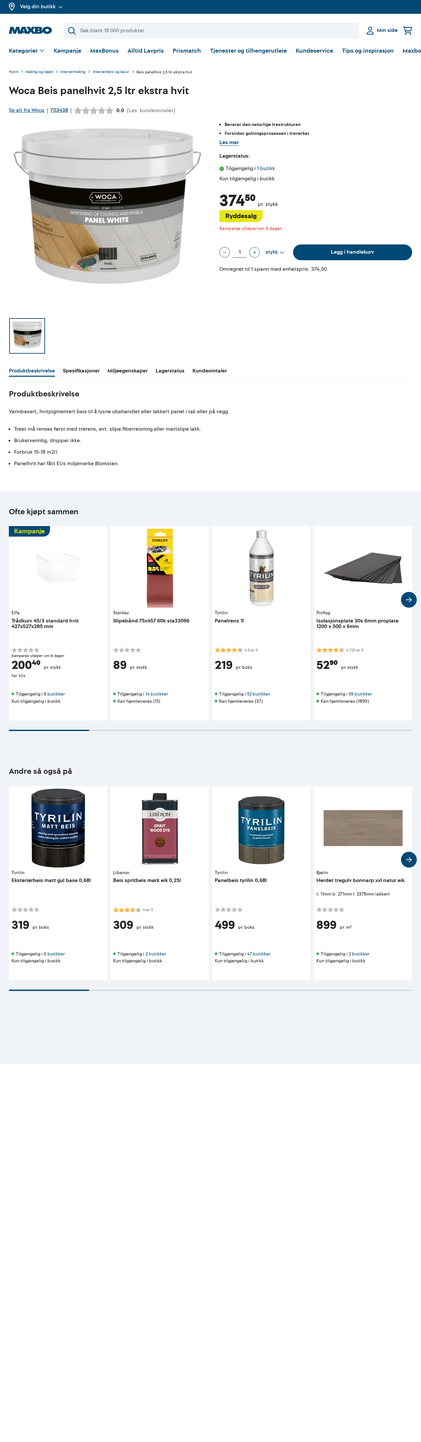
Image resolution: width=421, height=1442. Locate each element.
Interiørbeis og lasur (111, 72)
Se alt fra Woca (26, 110)
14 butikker (156, 694)
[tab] (32, 372)
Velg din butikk (38, 6)
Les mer (229, 142)
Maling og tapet (39, 72)
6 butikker (54, 954)
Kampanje (67, 51)
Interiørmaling (73, 72)
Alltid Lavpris (146, 51)
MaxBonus (104, 51)
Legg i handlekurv (352, 252)
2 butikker (155, 954)
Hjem (13, 72)
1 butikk (266, 168)
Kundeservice (314, 51)
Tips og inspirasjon (368, 51)
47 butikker (258, 954)
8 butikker (54, 694)
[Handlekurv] (407, 30)
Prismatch (187, 51)
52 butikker (258, 694)
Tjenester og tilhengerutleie (248, 51)
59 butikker (360, 694)
